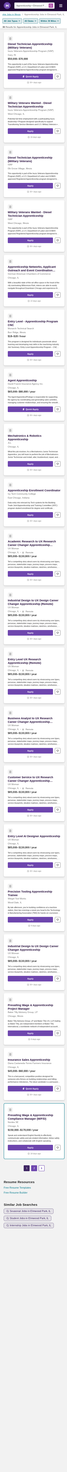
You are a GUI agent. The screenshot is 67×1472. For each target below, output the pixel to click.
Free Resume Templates (17, 1187)
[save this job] (57, 76)
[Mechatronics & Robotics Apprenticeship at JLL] (34, 449)
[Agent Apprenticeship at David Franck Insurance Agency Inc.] (34, 394)
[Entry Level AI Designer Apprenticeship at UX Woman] (34, 850)
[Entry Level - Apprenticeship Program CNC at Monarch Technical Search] (34, 337)
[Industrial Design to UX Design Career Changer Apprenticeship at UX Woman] (34, 962)
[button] (30, 76)
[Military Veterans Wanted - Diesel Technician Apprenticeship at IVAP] (34, 226)
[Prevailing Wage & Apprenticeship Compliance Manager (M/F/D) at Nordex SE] (34, 1131)
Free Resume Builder (15, 1192)
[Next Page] (42, 1168)
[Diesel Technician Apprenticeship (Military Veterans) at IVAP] (34, 171)
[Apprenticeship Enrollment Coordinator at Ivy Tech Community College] (34, 502)
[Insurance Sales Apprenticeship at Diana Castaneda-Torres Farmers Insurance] (34, 1074)
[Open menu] (60, 5)
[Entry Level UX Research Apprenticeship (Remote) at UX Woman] (34, 675)
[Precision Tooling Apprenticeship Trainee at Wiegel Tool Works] (34, 905)
